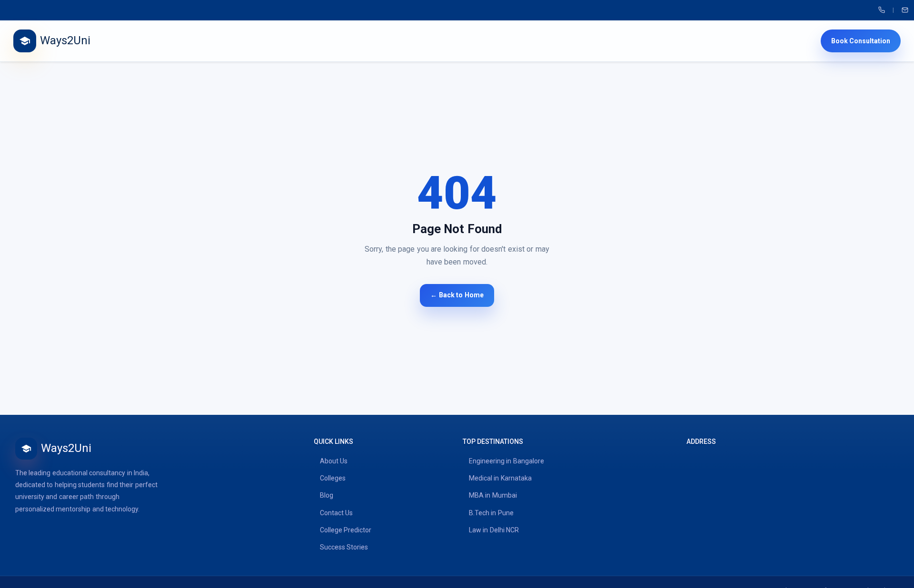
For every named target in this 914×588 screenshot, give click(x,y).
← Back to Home (456, 295)
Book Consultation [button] (860, 41)
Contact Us (336, 513)
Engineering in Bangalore (506, 461)
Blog (326, 495)
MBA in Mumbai (493, 495)
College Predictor (345, 530)
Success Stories (344, 547)
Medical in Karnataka (500, 478)
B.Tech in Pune (491, 513)
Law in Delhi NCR (494, 530)
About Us (334, 461)
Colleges (333, 478)
